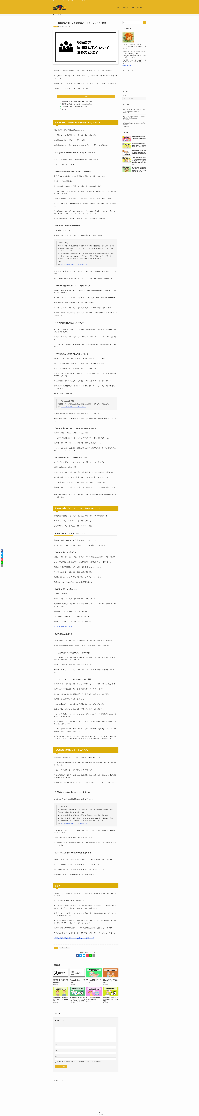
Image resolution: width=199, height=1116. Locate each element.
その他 (56, 26)
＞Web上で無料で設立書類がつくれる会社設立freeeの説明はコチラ (74, 938)
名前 (56, 1045)
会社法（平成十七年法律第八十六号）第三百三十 (73, 264)
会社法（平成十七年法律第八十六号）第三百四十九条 (74, 823)
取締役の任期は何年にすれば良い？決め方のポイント (78, 104)
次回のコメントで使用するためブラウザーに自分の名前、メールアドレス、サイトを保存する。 (80, 1061)
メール (57, 1050)
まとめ (64, 109)
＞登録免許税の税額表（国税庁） (64, 626)
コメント (57, 1025)
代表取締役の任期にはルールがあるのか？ (74, 106)
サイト (56, 1056)
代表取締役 (62, 947)
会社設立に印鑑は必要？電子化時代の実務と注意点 (134, 124)
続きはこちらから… (128, 65)
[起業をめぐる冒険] (60, 7)
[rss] (145, 1)
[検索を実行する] (144, 22)
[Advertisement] (99, 1094)
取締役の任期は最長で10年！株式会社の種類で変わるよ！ (79, 101)
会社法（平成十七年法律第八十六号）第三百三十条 (73, 407)
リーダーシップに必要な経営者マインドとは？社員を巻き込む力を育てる (134, 111)
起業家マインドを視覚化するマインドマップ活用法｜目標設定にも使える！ (134, 118)
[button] (144, 8)
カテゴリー (125, 95)
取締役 (67, 947)
